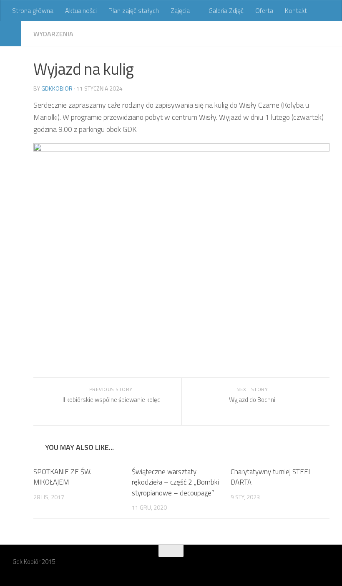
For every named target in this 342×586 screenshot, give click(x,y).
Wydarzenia (53, 34)
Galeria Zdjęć (226, 10)
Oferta (264, 10)
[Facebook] (323, 567)
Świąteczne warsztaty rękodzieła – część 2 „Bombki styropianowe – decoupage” (175, 482)
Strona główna (32, 10)
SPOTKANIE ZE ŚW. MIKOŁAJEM (62, 477)
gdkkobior (57, 88)
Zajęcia (180, 10)
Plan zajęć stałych (133, 10)
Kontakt (296, 10)
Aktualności (81, 10)
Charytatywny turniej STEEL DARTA (271, 477)
